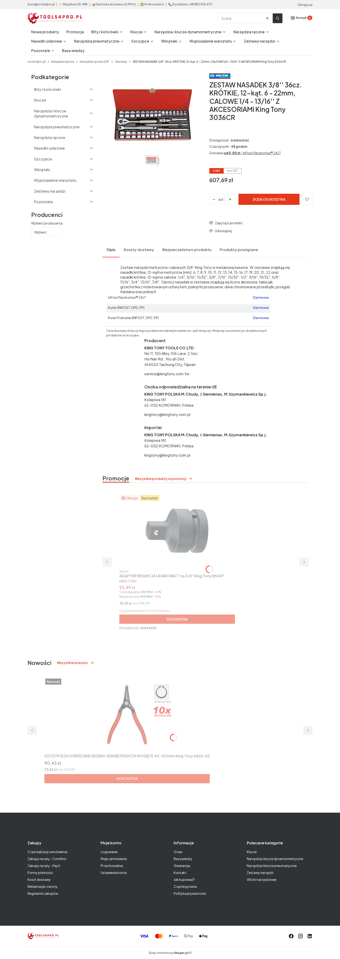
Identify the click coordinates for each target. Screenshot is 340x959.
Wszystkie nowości (72, 663)
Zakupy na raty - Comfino (47, 859)
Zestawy (121, 61)
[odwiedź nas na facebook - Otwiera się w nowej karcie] (291, 936)
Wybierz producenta (46, 223)
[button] (277, 18)
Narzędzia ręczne (62, 61)
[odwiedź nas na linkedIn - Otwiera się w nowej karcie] (309, 936)
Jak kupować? (184, 879)
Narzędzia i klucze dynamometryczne (275, 859)
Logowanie (109, 852)
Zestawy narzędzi (260, 872)
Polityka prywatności (190, 893)
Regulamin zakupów (43, 893)
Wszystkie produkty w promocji (160, 478)
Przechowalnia (112, 866)
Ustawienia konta (114, 872)
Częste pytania (185, 886)
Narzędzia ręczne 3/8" (94, 61)
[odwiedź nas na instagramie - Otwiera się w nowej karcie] (300, 936)
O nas (178, 852)
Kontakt (180, 872)
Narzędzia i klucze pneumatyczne (272, 866)
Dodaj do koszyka (269, 199)
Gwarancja (182, 866)
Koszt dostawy (39, 879)
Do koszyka (177, 619)
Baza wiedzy (183, 859)
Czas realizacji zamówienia (47, 852)
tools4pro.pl (37, 61)
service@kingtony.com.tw (166, 373)
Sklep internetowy (168, 953)
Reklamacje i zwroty (43, 886)
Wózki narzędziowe (261, 879)
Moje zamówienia (114, 859)
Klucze (252, 852)
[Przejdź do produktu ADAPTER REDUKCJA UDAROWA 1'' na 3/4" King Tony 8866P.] (177, 531)
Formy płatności (40, 872)
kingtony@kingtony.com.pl (167, 414)
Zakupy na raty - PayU (44, 866)
